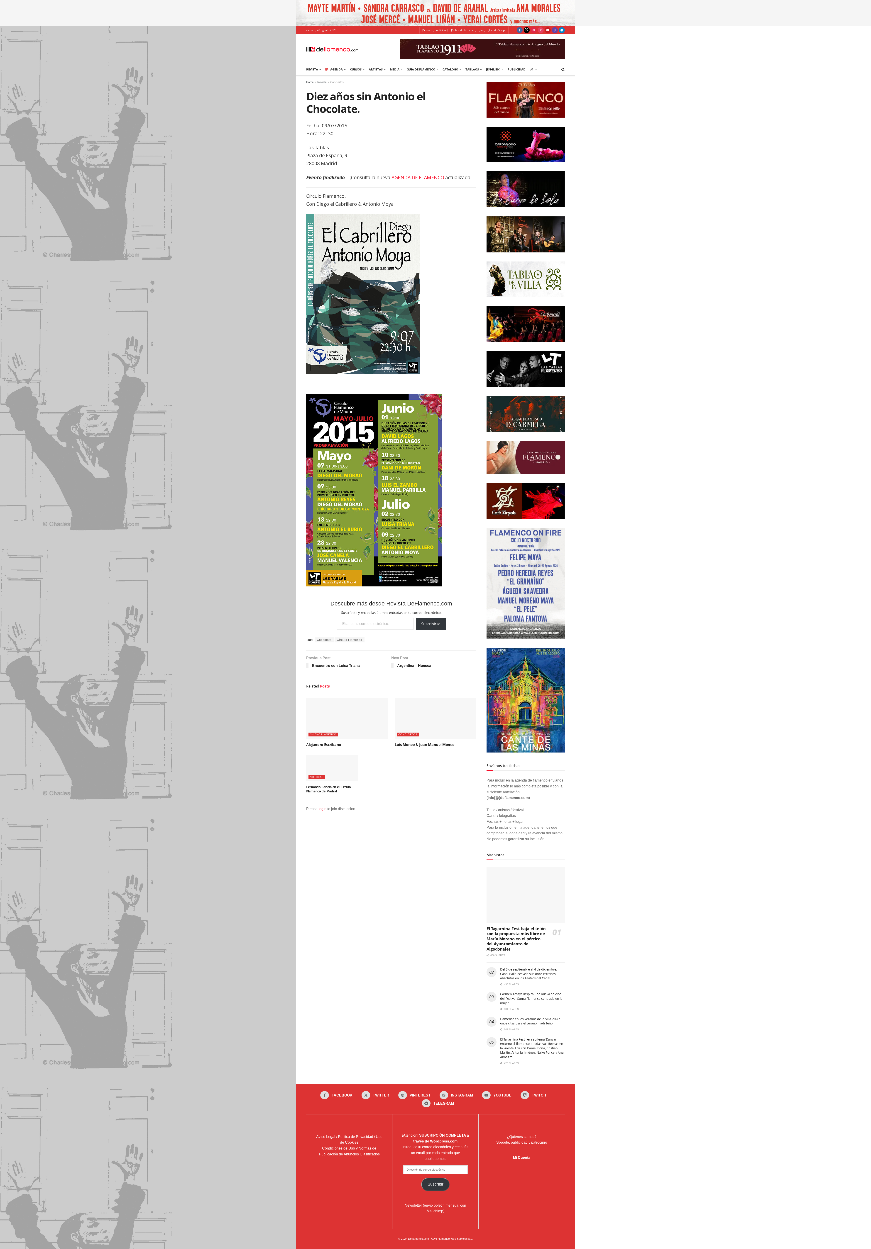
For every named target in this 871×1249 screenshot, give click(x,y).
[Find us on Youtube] (548, 30)
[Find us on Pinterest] (534, 30)
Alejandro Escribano (323, 744)
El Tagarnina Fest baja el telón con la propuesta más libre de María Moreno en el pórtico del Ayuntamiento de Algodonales (516, 939)
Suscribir (435, 1184)
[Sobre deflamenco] (463, 30)
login (322, 809)
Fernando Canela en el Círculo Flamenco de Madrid (328, 789)
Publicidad (517, 69)
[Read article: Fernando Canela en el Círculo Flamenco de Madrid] (332, 768)
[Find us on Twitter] (527, 30)
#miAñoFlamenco (323, 734)
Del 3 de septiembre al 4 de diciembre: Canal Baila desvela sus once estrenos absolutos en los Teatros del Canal (528, 973)
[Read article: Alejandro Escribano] (347, 718)
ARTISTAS (376, 69)
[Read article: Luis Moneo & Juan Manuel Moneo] (435, 718)
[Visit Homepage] (332, 49)
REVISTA (312, 69)
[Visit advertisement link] (435, 13)
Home (310, 82)
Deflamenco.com (418, 1238)
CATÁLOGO (450, 69)
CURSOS (356, 69)
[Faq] (482, 30)
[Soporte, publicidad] (435, 30)
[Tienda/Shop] (497, 30)
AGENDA (336, 69)
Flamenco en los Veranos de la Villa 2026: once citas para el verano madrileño (530, 1021)
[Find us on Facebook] (520, 30)
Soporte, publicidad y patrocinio (521, 1142)
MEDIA (394, 69)
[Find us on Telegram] (562, 30)
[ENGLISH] (493, 69)
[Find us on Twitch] (555, 30)
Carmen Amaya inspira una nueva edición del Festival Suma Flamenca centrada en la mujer (531, 998)
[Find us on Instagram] (541, 30)
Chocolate (324, 639)
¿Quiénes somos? (521, 1137)
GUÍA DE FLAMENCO (421, 69)
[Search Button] (563, 69)
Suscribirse (430, 623)
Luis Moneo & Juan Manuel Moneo (424, 744)
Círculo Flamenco (349, 639)
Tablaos (472, 69)
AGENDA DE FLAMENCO (417, 177)
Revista (322, 82)
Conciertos (337, 82)
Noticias (316, 777)
